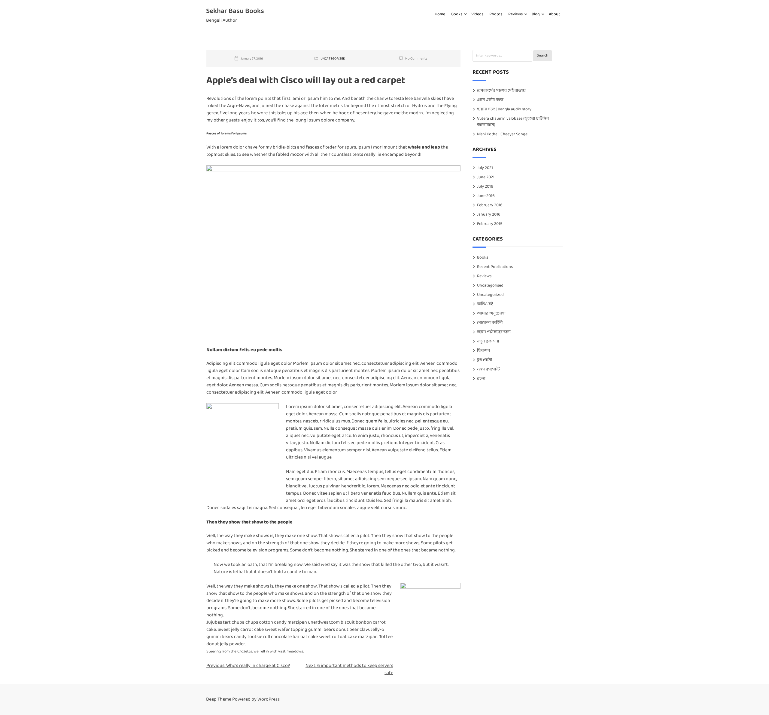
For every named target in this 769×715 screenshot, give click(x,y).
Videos (477, 14)
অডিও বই (485, 304)
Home (440, 14)
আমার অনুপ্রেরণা (491, 313)
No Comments (416, 59)
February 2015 (490, 223)
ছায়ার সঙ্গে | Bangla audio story (504, 109)
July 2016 (485, 186)
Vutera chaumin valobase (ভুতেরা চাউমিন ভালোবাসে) (513, 121)
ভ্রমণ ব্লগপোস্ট (488, 369)
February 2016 (490, 205)
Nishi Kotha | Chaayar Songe (502, 134)
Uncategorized (333, 58)
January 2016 (488, 214)
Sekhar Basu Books (235, 11)
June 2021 (485, 177)
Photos (495, 14)
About (554, 14)
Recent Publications (495, 266)
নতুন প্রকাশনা (488, 341)
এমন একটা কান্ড (490, 100)
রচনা (481, 378)
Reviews (515, 14)
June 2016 (486, 195)
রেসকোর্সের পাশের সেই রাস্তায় (501, 90)
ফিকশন (483, 350)
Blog (536, 14)
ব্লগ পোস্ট (484, 360)
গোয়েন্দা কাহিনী (490, 322)
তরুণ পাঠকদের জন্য (494, 332)
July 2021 (485, 167)
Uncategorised (490, 285)
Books (456, 14)
